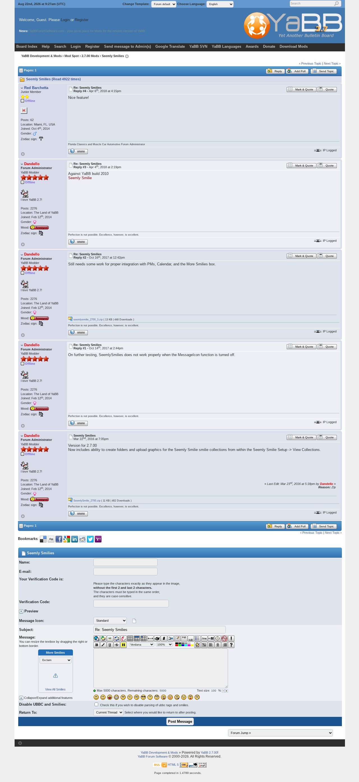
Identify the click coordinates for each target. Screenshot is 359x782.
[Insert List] (197, 638)
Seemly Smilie (80, 178)
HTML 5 (173, 764)
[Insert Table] (130, 638)
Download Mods (294, 46)
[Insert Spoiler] (231, 645)
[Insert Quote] (170, 638)
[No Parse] (224, 638)
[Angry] (123, 697)
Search (60, 46)
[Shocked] (136, 697)
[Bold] (96, 645)
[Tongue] (163, 697)
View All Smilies (55, 689)
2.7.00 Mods (90, 56)
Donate (269, 46)
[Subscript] (191, 638)
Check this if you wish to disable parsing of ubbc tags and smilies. (144, 705)
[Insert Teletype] (157, 638)
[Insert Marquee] (211, 638)
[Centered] (218, 645)
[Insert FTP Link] (103, 638)
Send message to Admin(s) (127, 46)
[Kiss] (190, 697)
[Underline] (110, 645)
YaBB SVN (198, 46)
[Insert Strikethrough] (117, 645)
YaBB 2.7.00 (209, 752)
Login (65, 20)
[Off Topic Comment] (231, 638)
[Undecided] (183, 697)
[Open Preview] (21, 611)
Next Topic (331, 63)
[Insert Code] (164, 638)
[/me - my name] (204, 638)
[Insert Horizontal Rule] (150, 638)
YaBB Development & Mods (41, 56)
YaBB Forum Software (153, 756)
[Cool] (143, 697)
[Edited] (177, 638)
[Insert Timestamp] (218, 638)
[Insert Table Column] (144, 638)
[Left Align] (211, 645)
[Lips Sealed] (177, 697)
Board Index (26, 46)
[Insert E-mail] (117, 638)
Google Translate (170, 46)
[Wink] (102, 697)
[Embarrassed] (170, 697)
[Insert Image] (110, 638)
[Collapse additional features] (21, 698)
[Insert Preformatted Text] (204, 645)
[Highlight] (123, 645)
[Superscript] (184, 638)
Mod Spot (72, 56)
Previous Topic (311, 63)
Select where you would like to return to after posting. (160, 712)
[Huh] (150, 697)
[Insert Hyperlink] (96, 638)
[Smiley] (96, 697)
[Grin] (116, 697)
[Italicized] (103, 645)
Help (46, 46)
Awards (252, 46)
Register (81, 20)
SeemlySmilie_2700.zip (86, 500)
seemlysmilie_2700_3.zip (88, 319)
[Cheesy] (109, 697)
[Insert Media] (123, 638)
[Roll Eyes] (156, 697)
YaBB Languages (226, 46)
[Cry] (197, 697)
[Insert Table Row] (137, 638)
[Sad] (129, 697)
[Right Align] (224, 645)
